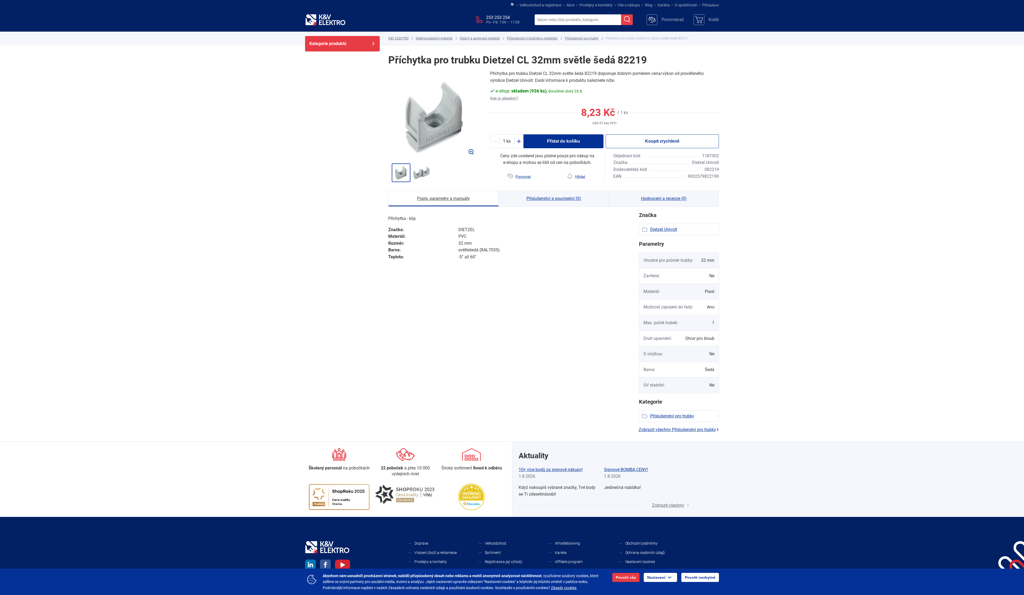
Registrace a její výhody (504, 562)
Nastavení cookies (640, 562)
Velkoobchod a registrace (540, 5)
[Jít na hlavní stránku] (512, 4)
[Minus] (494, 141)
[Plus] (519, 141)
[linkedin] (310, 566)
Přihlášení (710, 5)
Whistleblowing (567, 543)
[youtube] (342, 566)
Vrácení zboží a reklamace (435, 552)
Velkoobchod (495, 543)
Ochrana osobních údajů (645, 552)
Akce (570, 5)
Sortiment (493, 552)
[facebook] (325, 566)
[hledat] (627, 19)
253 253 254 (498, 17)
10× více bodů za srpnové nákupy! (551, 469)
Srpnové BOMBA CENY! (626, 469)
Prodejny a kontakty (596, 5)
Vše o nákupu (629, 5)
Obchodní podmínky (641, 543)
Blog (649, 5)
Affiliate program (568, 562)
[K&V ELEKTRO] (325, 19)
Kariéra (664, 5)
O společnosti (686, 5)
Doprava (421, 543)
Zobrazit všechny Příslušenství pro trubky (677, 429)
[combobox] (577, 20)
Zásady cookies (564, 588)
